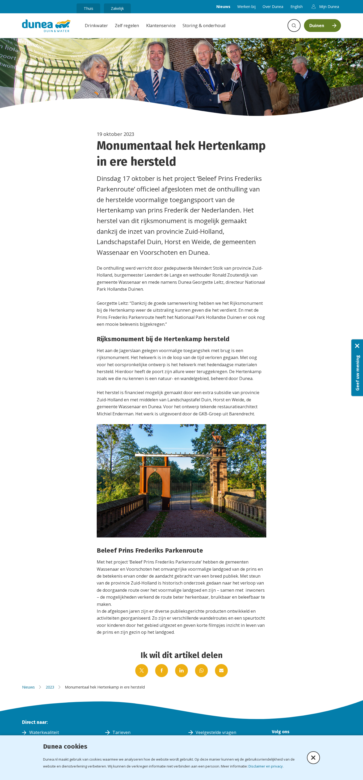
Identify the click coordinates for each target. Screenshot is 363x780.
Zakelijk (117, 8)
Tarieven (121, 732)
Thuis (88, 8)
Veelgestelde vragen (216, 732)
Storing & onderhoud (204, 25)
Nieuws (223, 6)
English (296, 6)
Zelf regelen (127, 25)
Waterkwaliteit (44, 732)
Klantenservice (161, 25)
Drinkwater (96, 25)
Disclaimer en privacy (265, 766)
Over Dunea (273, 6)
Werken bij (246, 6)
